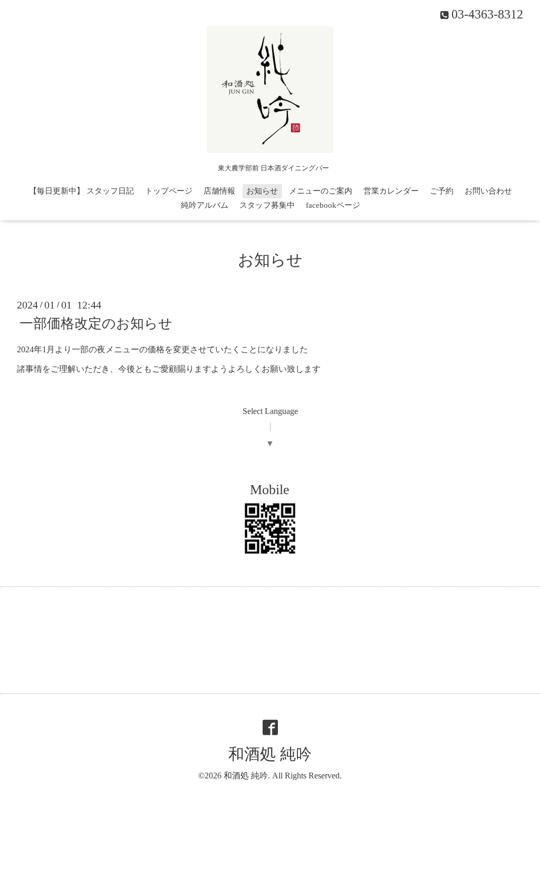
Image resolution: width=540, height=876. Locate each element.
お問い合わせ (488, 191)
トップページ (168, 191)
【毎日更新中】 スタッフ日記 (81, 191)
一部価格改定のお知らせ (96, 323)
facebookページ (333, 205)
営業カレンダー (391, 191)
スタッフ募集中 (267, 205)
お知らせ (262, 191)
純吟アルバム (204, 205)
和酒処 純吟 (270, 754)
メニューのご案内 (320, 191)
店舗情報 (219, 191)
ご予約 (442, 191)
